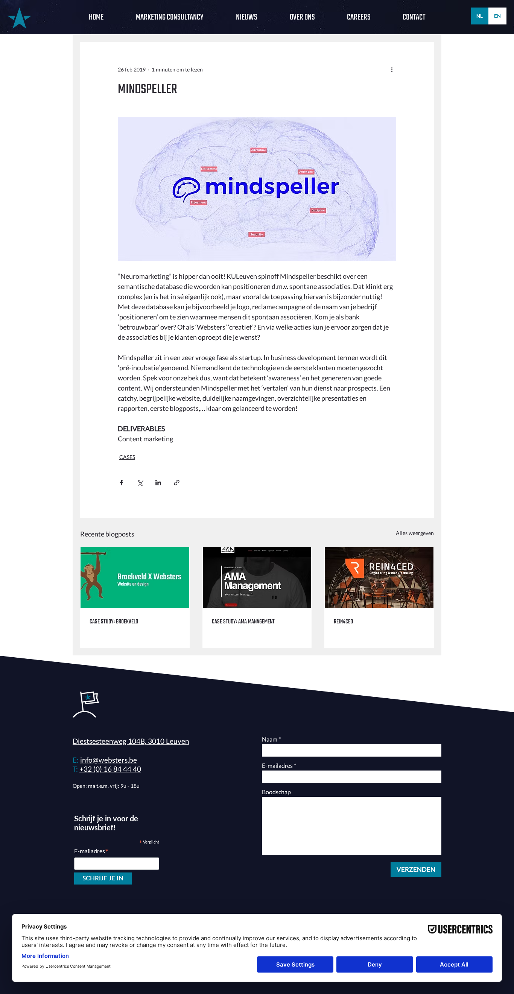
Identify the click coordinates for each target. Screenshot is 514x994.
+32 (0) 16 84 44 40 (110, 768)
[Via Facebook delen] (121, 482)
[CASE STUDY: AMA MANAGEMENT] (257, 577)
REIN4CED (343, 622)
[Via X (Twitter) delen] (139, 482)
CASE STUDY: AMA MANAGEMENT (243, 622)
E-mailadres (277, 766)
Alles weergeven (415, 533)
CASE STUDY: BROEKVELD (114, 622)
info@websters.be (108, 759)
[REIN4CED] (379, 577)
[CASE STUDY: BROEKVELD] (135, 577)
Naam (269, 739)
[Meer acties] (391, 69)
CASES (127, 457)
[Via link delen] (176, 482)
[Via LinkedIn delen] (158, 482)
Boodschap (276, 792)
